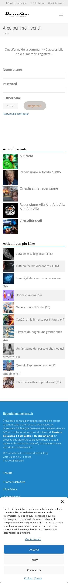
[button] (62, 502)
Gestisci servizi (33, 539)
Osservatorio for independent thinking (26, 453)
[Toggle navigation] (61, 14)
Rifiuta (34, 560)
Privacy (38, 578)
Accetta (34, 549)
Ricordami (13, 98)
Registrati (35, 106)
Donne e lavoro (26, 295)
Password (10, 84)
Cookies (28, 578)
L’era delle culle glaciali (30, 253)
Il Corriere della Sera (16, 3)
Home (6, 33)
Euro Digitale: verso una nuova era (38, 278)
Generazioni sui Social (30, 307)
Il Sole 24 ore (38, 3)
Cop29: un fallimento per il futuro (38, 319)
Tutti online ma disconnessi (33, 266)
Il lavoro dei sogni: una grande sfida (39, 332)
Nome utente (12, 70)
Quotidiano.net (56, 3)
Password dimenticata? (16, 113)
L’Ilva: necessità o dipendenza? (35, 382)
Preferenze (34, 570)
